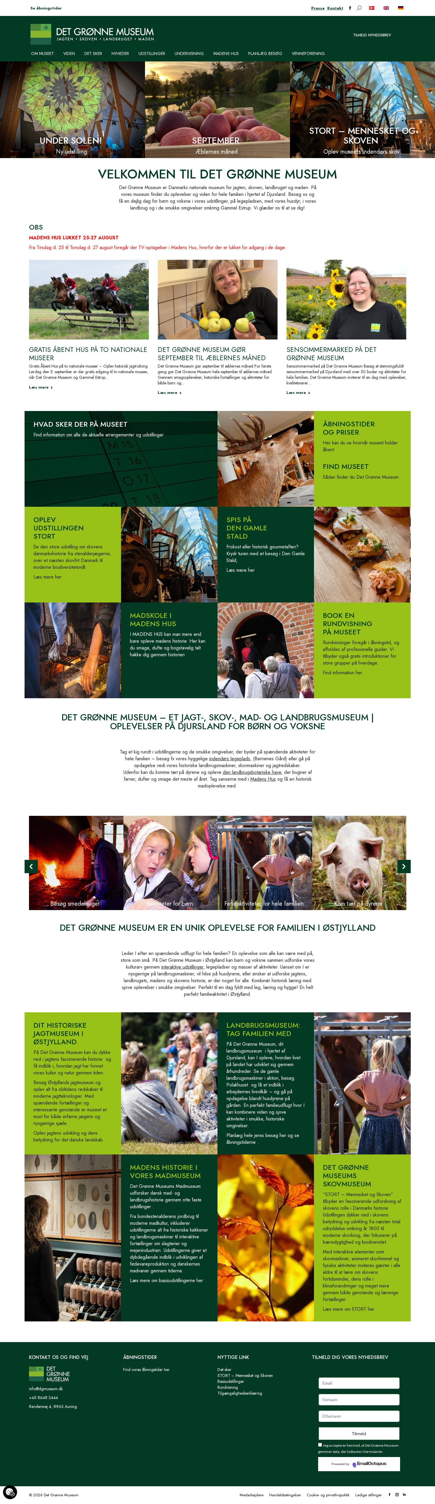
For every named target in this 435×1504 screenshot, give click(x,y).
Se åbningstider (46, 8)
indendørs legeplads (229, 758)
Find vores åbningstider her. (146, 1370)
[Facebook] (390, 1495)
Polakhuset (237, 1084)
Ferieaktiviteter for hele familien (264, 903)
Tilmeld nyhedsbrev (372, 35)
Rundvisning (228, 1387)
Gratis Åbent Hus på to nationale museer (88, 354)
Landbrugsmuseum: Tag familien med (263, 1029)
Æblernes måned (216, 151)
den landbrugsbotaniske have (252, 772)
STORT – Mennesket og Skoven (245, 1375)
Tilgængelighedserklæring (240, 1393)
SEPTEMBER (215, 140)
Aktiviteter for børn (169, 903)
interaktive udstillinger (182, 967)
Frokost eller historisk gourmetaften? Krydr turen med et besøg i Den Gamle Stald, (265, 553)
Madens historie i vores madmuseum (165, 1171)
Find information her (342, 672)
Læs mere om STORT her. (349, 1309)
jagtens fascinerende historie (73, 1059)
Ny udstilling (71, 151)
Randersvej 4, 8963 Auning (53, 1406)
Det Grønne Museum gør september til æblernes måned (212, 354)
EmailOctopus (371, 1464)
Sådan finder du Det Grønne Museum (361, 477)
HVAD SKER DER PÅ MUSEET (80, 424)
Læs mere (39, 387)
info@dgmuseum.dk (46, 1389)
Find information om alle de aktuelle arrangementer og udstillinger (98, 434)
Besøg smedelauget (75, 903)
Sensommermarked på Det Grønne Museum (331, 354)
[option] (76, 863)
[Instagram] (397, 1495)
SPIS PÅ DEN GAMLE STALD (246, 527)
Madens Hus (263, 779)
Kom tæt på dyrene (358, 903)
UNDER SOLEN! (71, 140)
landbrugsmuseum (244, 1050)
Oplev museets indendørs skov (361, 151)
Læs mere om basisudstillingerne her (166, 1280)
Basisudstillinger (231, 1381)
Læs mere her (47, 577)
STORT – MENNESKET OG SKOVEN (362, 135)
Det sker (224, 1370)
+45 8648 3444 (43, 1398)
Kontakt (335, 8)
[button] (31, 866)
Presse (318, 8)
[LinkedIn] (404, 1495)
